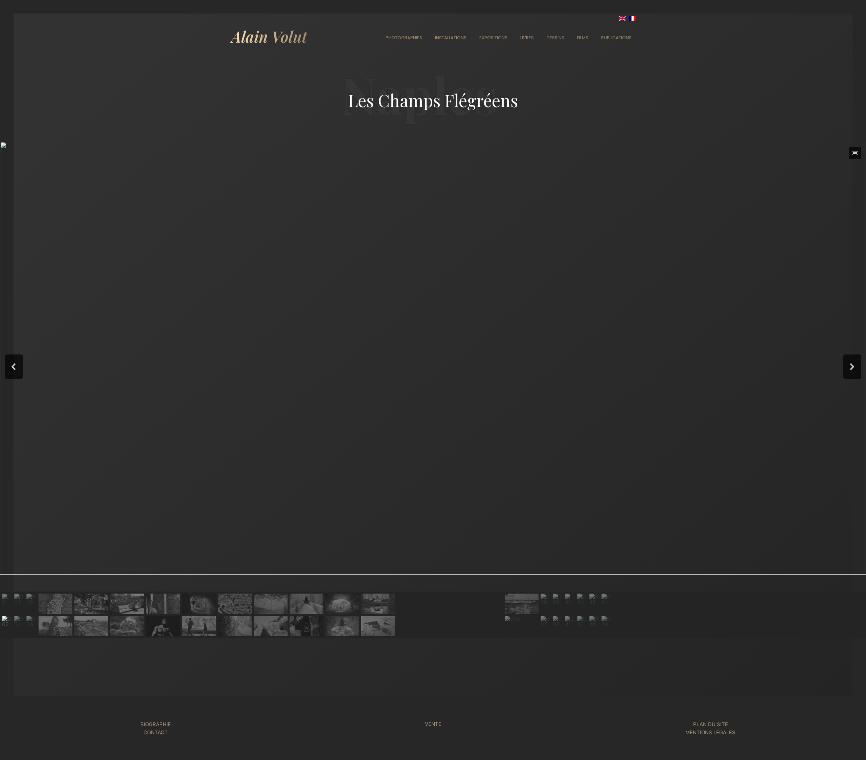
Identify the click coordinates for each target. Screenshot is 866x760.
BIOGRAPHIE (155, 724)
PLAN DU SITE (710, 724)
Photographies (404, 37)
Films (582, 37)
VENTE (433, 724)
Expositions (493, 37)
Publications (616, 37)
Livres (527, 37)
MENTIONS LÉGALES (710, 732)
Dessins (555, 37)
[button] (855, 153)
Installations (450, 37)
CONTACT (155, 732)
